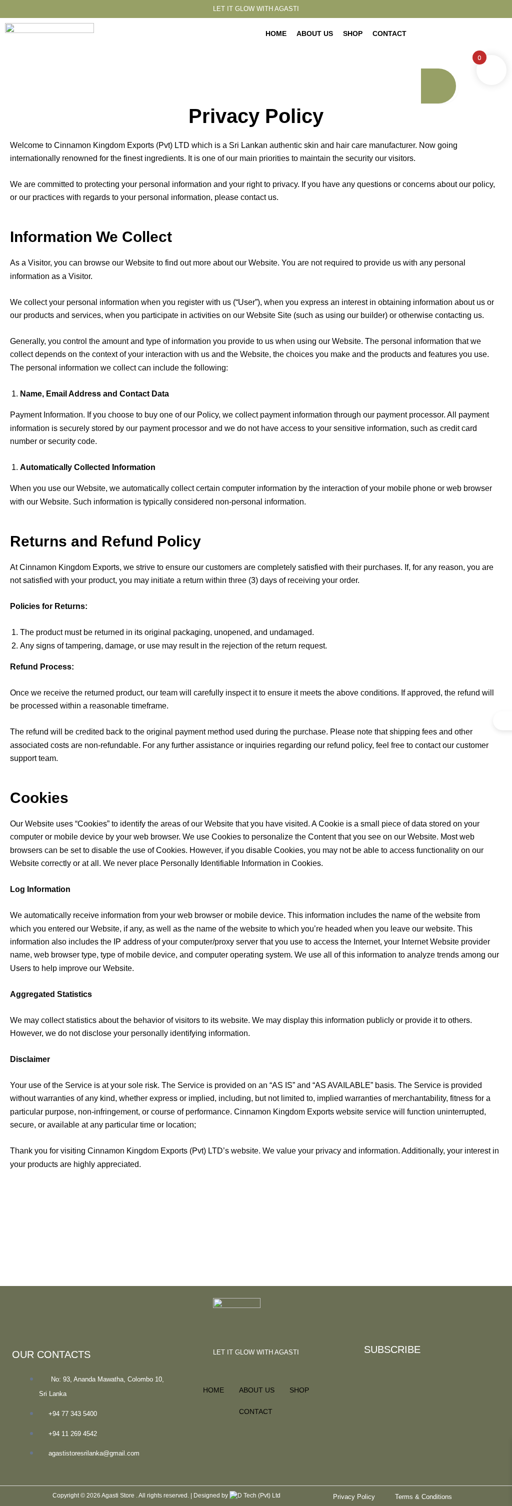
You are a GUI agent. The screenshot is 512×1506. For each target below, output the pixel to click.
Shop (352, 34)
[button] (439, 40)
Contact (389, 34)
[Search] (438, 86)
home (276, 34)
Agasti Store (119, 1495)
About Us (314, 34)
